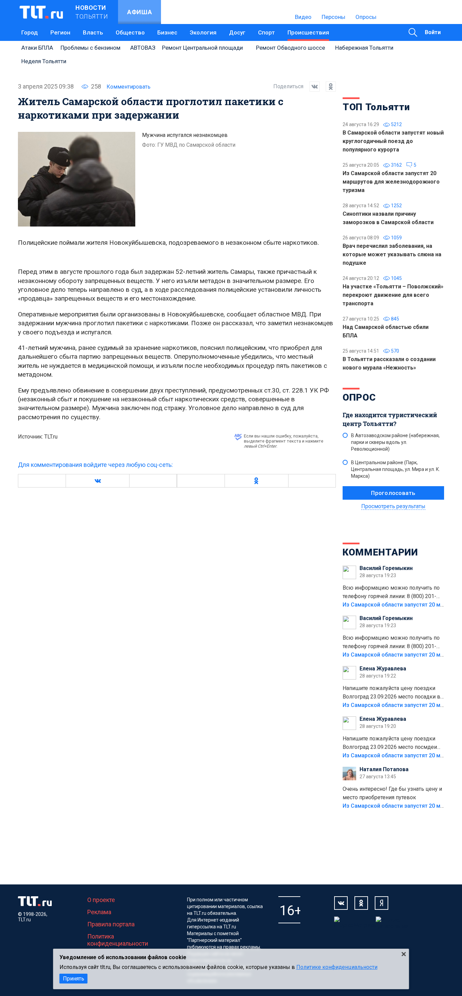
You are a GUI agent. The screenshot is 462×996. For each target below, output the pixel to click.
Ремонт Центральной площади (202, 47)
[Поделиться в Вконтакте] (311, 86)
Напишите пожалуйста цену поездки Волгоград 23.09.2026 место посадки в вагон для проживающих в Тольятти (391, 693)
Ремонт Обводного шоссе (290, 47)
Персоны (333, 17)
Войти (433, 32)
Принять (73, 978)
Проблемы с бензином (90, 47)
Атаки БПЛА (37, 47)
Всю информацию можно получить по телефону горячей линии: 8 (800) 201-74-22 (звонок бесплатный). (391, 593)
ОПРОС (359, 397)
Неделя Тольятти (43, 61)
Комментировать (129, 87)
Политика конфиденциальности (117, 940)
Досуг (237, 32)
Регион (60, 32)
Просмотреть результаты (393, 506)
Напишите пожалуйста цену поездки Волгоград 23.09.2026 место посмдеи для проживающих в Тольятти (390, 743)
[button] (97, 481)
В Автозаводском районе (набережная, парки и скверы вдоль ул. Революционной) (395, 442)
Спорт (266, 32)
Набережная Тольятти (364, 47)
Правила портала (111, 924)
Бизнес (167, 32)
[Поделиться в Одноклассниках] (328, 86)
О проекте (101, 899)
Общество (130, 32)
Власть (93, 32)
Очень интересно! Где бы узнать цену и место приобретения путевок (392, 793)
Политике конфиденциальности (336, 967)
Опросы (365, 17)
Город (29, 32)
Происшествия (308, 32)
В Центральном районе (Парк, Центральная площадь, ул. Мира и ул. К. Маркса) (395, 469)
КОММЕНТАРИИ (380, 552)
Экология (203, 32)
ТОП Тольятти (376, 107)
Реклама (99, 912)
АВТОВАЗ (142, 47)
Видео (303, 17)
